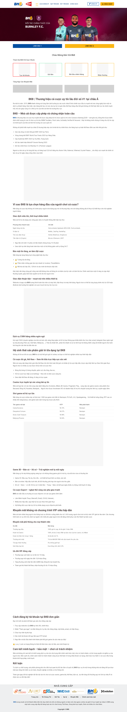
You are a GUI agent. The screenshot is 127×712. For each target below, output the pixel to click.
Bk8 (37, 4)
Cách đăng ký (44, 4)
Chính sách (74, 4)
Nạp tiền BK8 (54, 4)
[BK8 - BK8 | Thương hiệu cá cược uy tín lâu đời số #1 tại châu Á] (23, 3)
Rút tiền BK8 (64, 4)
